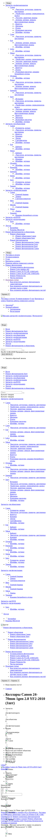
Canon (12, 7)
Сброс (3, 765)
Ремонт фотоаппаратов (19, 240)
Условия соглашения (9, 823)
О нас (7, 259)
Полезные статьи (12, 280)
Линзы (12, 519)
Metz (12, 201)
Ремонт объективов (17, 234)
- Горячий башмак (22, 194)
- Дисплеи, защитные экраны (26, 18)
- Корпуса (18, 24)
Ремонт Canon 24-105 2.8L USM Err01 (24, 274)
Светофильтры (15, 521)
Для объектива (11, 719)
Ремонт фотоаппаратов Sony (16, 331)
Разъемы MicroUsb (17, 230)
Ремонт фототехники (13, 265)
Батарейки (14, 228)
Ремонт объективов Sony (19, 636)
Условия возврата (12, 257)
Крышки (13, 517)
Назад (8, 3)
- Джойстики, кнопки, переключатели (29, 59)
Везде (7, 329)
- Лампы (18, 196)
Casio (12, 34)
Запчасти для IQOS (12, 217)
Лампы (13, 578)
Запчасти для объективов (15, 124)
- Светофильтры (21, 140)
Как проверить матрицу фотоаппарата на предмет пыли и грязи (26, 287)
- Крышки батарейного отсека (26, 215)
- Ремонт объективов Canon (25, 236)
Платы (12, 419)
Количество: (5, 787)
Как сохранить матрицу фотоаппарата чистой (28, 290)
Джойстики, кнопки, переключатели (24, 446)
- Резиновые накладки (23, 30)
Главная (8, 689)
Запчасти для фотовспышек (16, 190)
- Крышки (18, 136)
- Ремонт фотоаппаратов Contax (27, 242)
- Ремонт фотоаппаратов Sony (26, 246)
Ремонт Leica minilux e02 (19, 269)
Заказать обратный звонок (15, 358)
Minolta (13, 205)
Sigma (12, 176)
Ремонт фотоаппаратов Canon (21, 648)
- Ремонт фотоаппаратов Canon (27, 248)
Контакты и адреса (12, 261)
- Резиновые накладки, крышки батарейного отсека (27, 73)
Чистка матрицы (16, 278)
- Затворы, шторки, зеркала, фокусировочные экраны (25, 21)
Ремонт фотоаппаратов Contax (22, 641)
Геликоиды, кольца (17, 510)
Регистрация (15, 311)
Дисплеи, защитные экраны (21, 409)
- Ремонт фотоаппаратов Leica (26, 244)
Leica (12, 49)
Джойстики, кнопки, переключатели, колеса (27, 407)
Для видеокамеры (12, 732)
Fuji (11, 41)
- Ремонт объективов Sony (25, 238)
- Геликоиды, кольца (22, 128)
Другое (8, 226)
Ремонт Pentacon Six (18, 276)
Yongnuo (13, 213)
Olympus (13, 76)
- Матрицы (19, 26)
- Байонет (18, 147)
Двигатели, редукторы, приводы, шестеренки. (28, 444)
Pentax (12, 80)
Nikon (12, 53)
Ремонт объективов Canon (20, 634)
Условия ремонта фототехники (22, 267)
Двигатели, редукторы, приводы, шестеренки (28, 405)
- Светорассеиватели (23, 199)
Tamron (13, 186)
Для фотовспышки (12, 726)
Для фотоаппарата (12, 713)
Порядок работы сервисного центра (19, 263)
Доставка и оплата (12, 255)
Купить (4, 797)
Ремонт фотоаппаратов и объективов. (20, 232)
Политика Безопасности (33, 821)
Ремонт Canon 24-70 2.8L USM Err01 (24, 271)
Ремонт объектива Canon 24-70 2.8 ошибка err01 (21, 820)
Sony (12, 97)
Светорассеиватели (17, 581)
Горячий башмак (16, 576)
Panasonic (13, 167)
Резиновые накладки (18, 421)
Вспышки (14, 482)
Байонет (13, 527)
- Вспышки (19, 99)
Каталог (7, 397)
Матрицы (13, 417)
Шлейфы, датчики (17, 423)
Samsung (13, 90)
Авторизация (15, 309)
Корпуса (13, 415)
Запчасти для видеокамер (15, 219)
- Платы (18, 28)
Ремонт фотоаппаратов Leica (21, 643)
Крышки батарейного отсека (21, 597)
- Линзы (18, 138)
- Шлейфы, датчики (22, 32)
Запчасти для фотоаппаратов (16, 5)
